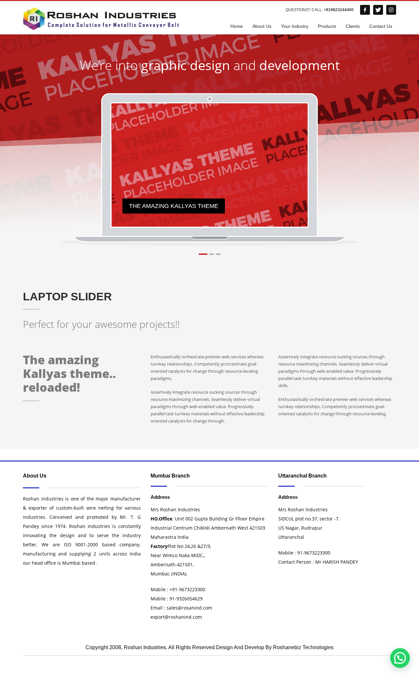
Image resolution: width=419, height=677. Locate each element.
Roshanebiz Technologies (303, 647)
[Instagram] (391, 10)
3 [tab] (218, 254)
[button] (400, 658)
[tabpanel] (210, 165)
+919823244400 (339, 10)
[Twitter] (378, 10)
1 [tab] (203, 254)
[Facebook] (365, 10)
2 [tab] (211, 254)
